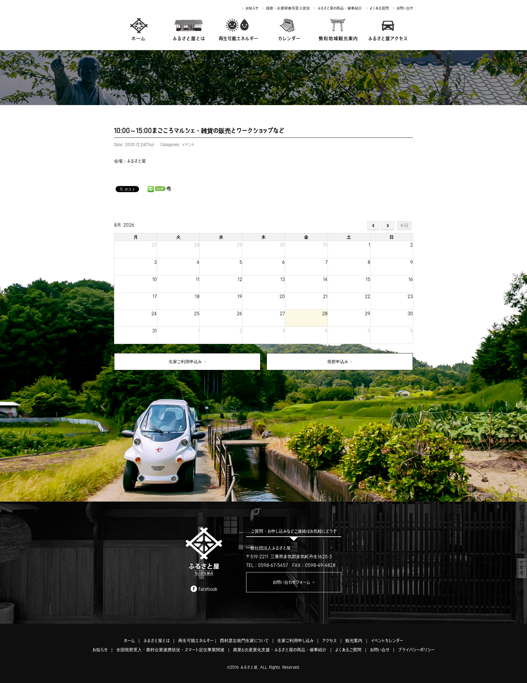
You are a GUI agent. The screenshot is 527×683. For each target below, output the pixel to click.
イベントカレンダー (387, 640)
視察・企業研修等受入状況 (288, 8)
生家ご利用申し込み (295, 640)
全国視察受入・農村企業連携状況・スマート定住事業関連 (170, 650)
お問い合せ (404, 8)
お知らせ (252, 8)
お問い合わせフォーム (294, 582)
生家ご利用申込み (187, 362)
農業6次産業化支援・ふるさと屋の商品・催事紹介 (280, 650)
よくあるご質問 (348, 650)
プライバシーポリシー (416, 650)
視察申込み (340, 362)
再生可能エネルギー (195, 640)
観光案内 (353, 640)
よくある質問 (379, 8)
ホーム (129, 640)
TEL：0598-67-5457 (267, 565)
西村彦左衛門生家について (244, 640)
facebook (208, 589)
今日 (404, 225)
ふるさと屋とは (156, 640)
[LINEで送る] (151, 189)
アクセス (329, 640)
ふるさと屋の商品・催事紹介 (339, 8)
